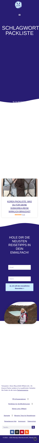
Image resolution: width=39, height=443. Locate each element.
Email (10, 264)
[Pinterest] (22, 432)
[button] (19, 14)
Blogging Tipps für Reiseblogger (24, 415)
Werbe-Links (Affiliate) (19, 408)
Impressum (21, 421)
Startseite (7, 415)
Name (10, 275)
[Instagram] (17, 432)
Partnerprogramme (22, 390)
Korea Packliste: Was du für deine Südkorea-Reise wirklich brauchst (19, 208)
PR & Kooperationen (19, 399)
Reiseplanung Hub (10, 421)
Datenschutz (32, 421)
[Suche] (33, 427)
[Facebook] (12, 432)
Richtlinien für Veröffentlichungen (19, 404)
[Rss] (27, 432)
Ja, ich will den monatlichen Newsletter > (19, 287)
